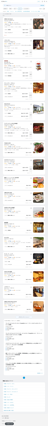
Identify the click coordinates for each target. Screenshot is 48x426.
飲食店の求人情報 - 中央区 (9, 410)
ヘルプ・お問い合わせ (5, 417)
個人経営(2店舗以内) (26, 11)
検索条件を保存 (10, 423)
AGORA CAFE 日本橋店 (9, 207)
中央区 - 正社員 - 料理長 (8, 399)
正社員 (8, 11)
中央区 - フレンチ (7, 397)
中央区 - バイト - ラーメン (9, 386)
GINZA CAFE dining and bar (10, 301)
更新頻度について (40, 373)
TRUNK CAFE (7, 143)
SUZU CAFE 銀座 (8, 271)
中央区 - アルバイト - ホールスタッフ (11, 391)
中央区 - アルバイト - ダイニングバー (11, 389)
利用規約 (3, 420)
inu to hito (6, 237)
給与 (14, 8)
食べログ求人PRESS (5, 416)
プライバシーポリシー (8, 420)
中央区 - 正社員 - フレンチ (9, 407)
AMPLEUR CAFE (8, 192)
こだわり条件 (26, 8)
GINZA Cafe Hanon (8, 19)
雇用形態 (5, 8)
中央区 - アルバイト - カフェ (9, 383)
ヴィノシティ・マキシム (9, 83)
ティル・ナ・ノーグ (8, 253)
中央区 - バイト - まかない (9, 402)
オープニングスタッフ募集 (35, 11)
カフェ (20, 8)
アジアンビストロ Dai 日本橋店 (11, 123)
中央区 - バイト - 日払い (8, 394)
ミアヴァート (7, 286)
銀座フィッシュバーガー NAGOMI (11, 177)
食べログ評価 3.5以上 (18, 11)
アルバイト (12, 11)
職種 (10, 8)
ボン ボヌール (7, 62)
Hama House (7, 104)
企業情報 (14, 420)
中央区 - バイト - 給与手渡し (9, 405)
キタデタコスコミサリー (9, 159)
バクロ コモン (7, 40)
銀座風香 (6, 222)
